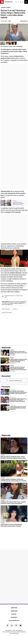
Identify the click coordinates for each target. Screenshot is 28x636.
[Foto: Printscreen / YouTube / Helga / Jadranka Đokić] (2, 43)
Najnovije (6, 435)
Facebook (15, 303)
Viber (9, 304)
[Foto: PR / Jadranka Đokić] (14, 43)
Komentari (6, 376)
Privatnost (14, 617)
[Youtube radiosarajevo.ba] (20, 625)
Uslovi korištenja (14, 620)
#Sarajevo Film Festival (6, 312)
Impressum (14, 611)
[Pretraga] (18, 1)
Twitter (11, 303)
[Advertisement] (14, 126)
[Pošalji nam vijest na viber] (16, 625)
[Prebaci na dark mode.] (16, 1)
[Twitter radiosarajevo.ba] (11, 625)
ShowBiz (8, 7)
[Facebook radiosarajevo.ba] (7, 625)
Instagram (20, 303)
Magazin (3, 7)
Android (22, 301)
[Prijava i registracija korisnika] (20, 1)
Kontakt (14, 614)
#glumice (15, 309)
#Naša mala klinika (6, 309)
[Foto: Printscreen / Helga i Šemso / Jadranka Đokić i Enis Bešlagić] (8, 43)
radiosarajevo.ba (18, 630)
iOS (25, 301)
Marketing (14, 607)
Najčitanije (6, 347)
